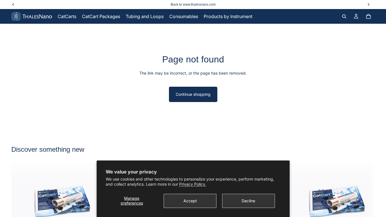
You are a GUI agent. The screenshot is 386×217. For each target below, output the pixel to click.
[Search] (344, 16)
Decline (248, 200)
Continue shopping (193, 94)
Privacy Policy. (192, 184)
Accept (190, 200)
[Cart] (368, 16)
